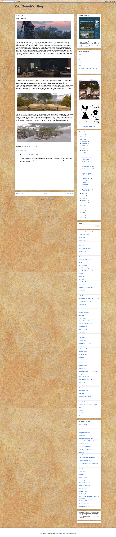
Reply (21, 163)
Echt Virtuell (82, 435)
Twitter (80, 57)
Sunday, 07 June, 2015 (32, 154)
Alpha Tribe (85, 171)
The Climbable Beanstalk (85, 379)
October (84, 145)
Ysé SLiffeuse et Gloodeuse (86, 506)
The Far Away (82, 382)
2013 (81, 208)
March (84, 198)
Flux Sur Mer (53, 42)
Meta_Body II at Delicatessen (86, 323)
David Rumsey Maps (84, 268)
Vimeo (80, 65)
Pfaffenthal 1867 (83, 346)
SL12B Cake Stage (87, 157)
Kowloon (81, 309)
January (84, 202)
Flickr (80, 54)
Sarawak (81, 362)
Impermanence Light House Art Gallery (89, 298)
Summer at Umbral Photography (87, 174)
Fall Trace (81, 279)
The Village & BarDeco (85, 396)
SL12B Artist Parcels (87, 161)
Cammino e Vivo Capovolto (86, 254)
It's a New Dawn (83, 304)
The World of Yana (84, 501)
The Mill (81, 388)
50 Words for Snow (84, 234)
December (85, 141)
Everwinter (81, 276)
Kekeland (81, 307)
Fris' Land (81, 284)
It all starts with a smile (85, 301)
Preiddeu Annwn (83, 351)
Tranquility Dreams (84, 401)
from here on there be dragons (87, 287)
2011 (81, 212)
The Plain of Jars (83, 390)
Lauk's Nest (82, 315)
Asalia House (82, 240)
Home (45, 194)
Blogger (74, 533)
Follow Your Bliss (83, 282)
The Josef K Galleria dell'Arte (86, 385)
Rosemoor (81, 357)
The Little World (83, 491)
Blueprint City (82, 251)
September (85, 148)
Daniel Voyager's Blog (84, 432)
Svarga (80, 374)
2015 (81, 139)
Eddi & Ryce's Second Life (86, 438)
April (83, 195)
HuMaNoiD (84, 164)
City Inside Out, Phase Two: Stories (87, 189)
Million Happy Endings (84, 468)
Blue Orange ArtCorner (85, 248)
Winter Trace (82, 415)
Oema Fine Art (82, 471)
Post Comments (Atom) (48, 199)
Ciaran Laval (82, 429)
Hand (80, 293)
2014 (81, 205)
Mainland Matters (83, 46)
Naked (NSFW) (83, 326)
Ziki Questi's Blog (29, 6)
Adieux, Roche (85, 159)
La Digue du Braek (84, 312)
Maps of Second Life (84, 321)
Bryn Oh (81, 427)
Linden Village (82, 318)
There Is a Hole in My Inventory (87, 399)
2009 (81, 217)
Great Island (82, 290)
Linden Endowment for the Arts (87, 457)
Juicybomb (81, 452)
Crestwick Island (83, 265)
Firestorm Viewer (83, 443)
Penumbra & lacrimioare (85, 343)
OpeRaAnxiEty (82, 340)
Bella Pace (81, 243)
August (84, 150)
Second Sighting (83, 480)
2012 (81, 210)
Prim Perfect (82, 474)
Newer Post (19, 194)
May (83, 193)
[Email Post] (36, 146)
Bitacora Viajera (83, 424)
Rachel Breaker (83, 354)
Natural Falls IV (83, 329)
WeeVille (81, 410)
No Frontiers (82, 332)
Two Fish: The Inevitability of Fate (88, 404)
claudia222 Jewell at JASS (86, 259)
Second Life (82, 71)
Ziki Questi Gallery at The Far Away (88, 68)
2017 (81, 134)
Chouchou (81, 256)
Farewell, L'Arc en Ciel (88, 168)
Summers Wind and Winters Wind (88, 371)
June (83, 155)
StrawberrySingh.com (84, 482)
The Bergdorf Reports (84, 485)
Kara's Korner (82, 455)
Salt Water (81, 360)
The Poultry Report (84, 494)
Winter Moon (82, 413)
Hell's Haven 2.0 (83, 296)
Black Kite (81, 245)
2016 (81, 136)
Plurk (80, 59)
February (84, 200)
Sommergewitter (83, 365)
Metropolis (84, 187)
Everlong (81, 273)
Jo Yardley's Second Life (85, 449)
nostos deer (82, 335)
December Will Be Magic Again (87, 270)
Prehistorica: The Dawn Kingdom (87, 348)
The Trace (81, 393)
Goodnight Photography (85, 446)
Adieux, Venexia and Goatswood (87, 181)
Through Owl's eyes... (84, 503)
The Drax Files (82, 488)
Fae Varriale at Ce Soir (88, 166)
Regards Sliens (83, 477)
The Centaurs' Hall (84, 376)
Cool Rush (81, 262)
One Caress (82, 337)
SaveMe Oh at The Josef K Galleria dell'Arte (89, 177)
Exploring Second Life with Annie (87, 441)
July (83, 152)
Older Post (70, 194)
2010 (81, 215)
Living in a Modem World (85, 460)
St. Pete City (82, 368)
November (85, 143)
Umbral (80, 407)
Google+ (81, 62)
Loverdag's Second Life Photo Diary (88, 463)
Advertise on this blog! (89, 126)
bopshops (62, 533)
